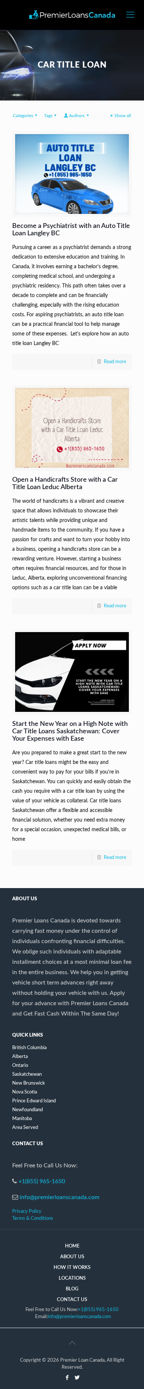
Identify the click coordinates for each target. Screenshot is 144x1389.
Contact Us (72, 1299)
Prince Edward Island (34, 1101)
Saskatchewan (27, 1074)
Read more (115, 361)
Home (72, 1246)
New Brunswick (28, 1083)
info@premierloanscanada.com (59, 1197)
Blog (72, 1289)
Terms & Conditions (32, 1218)
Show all (122, 115)
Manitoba (22, 1118)
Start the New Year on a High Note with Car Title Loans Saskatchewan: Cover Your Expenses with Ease (70, 731)
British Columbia (29, 1047)
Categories (23, 115)
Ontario (20, 1065)
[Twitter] (77, 1378)
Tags (48, 115)
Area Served (25, 1127)
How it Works (72, 1267)
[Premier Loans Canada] (72, 15)
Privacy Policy (26, 1211)
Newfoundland (27, 1110)
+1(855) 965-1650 (41, 1181)
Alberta (20, 1056)
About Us (72, 1257)
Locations (72, 1278)
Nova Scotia (24, 1092)
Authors (77, 115)
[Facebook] (67, 1378)
